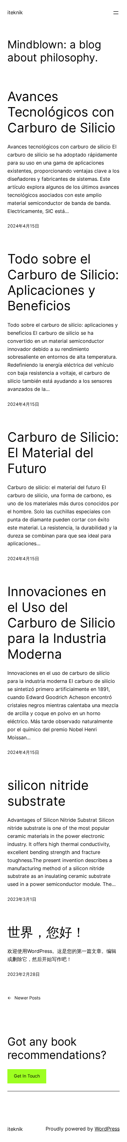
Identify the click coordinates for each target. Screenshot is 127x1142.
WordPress (107, 1129)
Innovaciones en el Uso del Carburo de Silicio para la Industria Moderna (61, 623)
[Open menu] (116, 12)
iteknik (15, 12)
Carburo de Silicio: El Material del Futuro (63, 452)
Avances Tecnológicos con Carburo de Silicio (61, 112)
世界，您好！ (46, 932)
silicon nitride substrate (47, 792)
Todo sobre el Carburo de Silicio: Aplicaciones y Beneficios (63, 282)
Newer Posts (23, 997)
